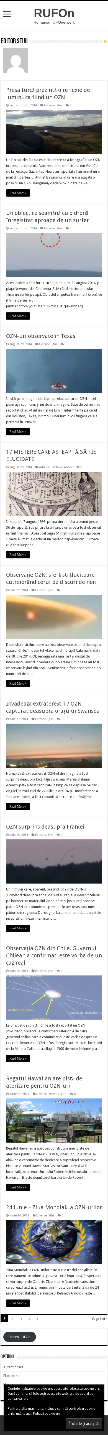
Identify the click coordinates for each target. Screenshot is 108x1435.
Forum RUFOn (19, 1337)
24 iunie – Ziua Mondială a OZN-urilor (54, 1207)
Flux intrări (11, 1376)
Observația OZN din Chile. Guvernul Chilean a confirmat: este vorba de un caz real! (54, 955)
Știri (59, 105)
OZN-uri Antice (62, 467)
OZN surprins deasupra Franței (45, 826)
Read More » (18, 193)
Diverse (41, 1094)
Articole (44, 467)
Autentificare (13, 1367)
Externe (49, 105)
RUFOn (54, 13)
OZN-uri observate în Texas (40, 336)
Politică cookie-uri (46, 1414)
